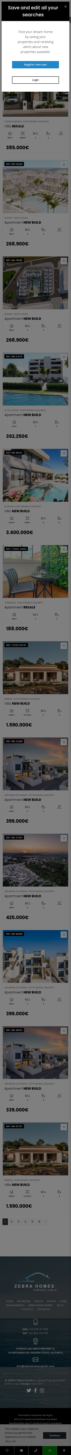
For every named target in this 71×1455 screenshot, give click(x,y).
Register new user (35, 65)
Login (35, 80)
